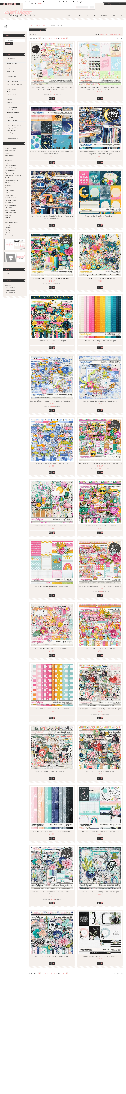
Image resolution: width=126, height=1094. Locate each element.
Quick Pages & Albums (13, 112)
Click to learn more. (44, 4)
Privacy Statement (10, 290)
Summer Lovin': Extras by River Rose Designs (51, 526)
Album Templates (11, 130)
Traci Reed (8, 227)
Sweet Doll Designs (10, 220)
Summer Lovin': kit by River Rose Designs (100, 526)
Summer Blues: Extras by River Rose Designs (100, 401)
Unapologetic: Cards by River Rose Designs (100, 956)
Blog (94, 15)
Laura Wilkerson (9, 190)
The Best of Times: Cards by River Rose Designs (100, 831)
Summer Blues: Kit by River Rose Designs (52, 463)
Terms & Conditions (10, 287)
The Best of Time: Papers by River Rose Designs (52, 831)
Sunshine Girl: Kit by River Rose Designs (99, 648)
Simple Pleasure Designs (11, 210)
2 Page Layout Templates (13, 127)
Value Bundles (10, 71)
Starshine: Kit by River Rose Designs (52, 341)
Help (121, 15)
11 (61, 38)
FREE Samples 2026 (12, 138)
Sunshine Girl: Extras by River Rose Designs (52, 648)
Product (102, 34)
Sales (115, 34)
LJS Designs (8, 192)
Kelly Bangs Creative (10, 183)
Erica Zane (8, 178)
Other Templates (11, 133)
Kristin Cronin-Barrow (10, 187)
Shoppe (70, 15)
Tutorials (103, 15)
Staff (113, 15)
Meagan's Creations (10, 197)
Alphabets (9, 102)
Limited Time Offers (12, 63)
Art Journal (10, 117)
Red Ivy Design (9, 202)
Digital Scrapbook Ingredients (13, 175)
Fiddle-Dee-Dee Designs (11, 180)
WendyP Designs (9, 235)
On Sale (7, 273)
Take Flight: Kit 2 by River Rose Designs (100, 771)
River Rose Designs (10, 205)
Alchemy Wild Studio (10, 148)
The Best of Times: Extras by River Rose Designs (100, 892)
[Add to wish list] (53, 98)
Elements (9, 99)
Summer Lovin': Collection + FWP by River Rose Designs (100, 463)
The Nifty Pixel (9, 225)
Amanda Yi (8, 153)
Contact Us (8, 285)
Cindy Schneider (9, 163)
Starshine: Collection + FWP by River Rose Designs (51, 278)
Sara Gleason (8, 207)
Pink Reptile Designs (10, 200)
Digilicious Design (9, 173)
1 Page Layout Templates (13, 125)
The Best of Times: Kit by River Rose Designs (51, 956)
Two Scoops (8, 232)
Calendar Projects (11, 110)
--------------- (10, 61)
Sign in (110, 4)
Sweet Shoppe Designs (11, 222)
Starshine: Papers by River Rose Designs (100, 341)
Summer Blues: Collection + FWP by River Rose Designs (51, 401)
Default (111, 34)
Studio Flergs (8, 215)
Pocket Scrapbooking (12, 120)
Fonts (8, 104)
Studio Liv (7, 217)
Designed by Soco (10, 170)
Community (83, 15)
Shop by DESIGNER (40, 25)
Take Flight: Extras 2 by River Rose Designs (51, 771)
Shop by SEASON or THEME (14, 84)
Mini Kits (9, 92)
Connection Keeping (10, 168)
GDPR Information (10, 292)
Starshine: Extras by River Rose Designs (99, 278)
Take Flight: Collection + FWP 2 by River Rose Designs (100, 709)
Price (106, 34)
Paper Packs (10, 97)
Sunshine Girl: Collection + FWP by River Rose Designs (100, 586)
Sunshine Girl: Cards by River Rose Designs (51, 586)
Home (31, 25)
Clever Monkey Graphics (11, 165)
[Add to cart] (50, 98)
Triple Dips (8, 230)
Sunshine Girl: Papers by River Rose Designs (52, 709)
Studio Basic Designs (10, 212)
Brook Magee (8, 160)
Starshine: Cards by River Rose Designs (100, 216)
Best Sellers (10, 68)
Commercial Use (11, 76)
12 (64, 38)
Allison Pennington (10, 150)
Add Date (120, 34)
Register (118, 4)
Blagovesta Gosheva (10, 158)
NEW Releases (11, 58)
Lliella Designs (9, 195)
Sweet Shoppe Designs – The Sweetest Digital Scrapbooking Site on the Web (21, 13)
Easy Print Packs (11, 94)
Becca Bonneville (9, 155)
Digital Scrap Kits (11, 89)
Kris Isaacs (8, 185)
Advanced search (8, 46)
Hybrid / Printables (12, 107)
